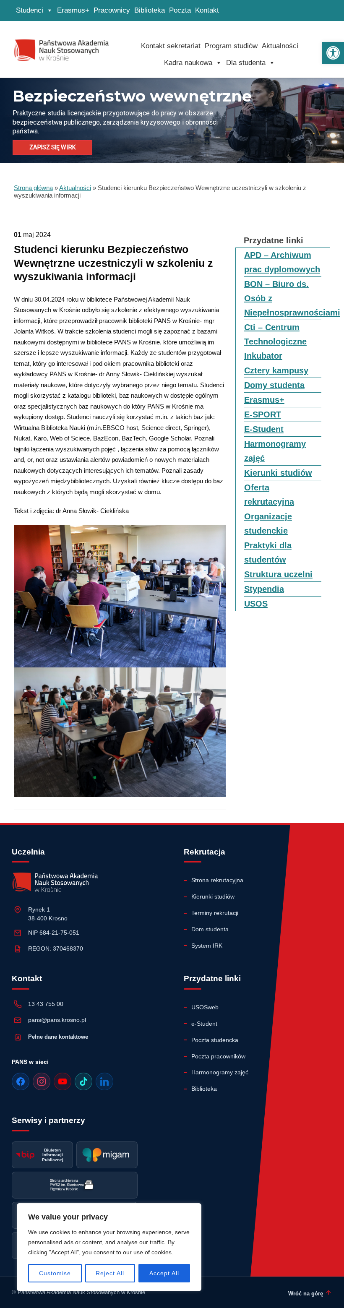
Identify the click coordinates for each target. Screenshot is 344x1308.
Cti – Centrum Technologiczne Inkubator (275, 341)
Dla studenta (246, 63)
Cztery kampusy (276, 370)
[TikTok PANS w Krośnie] (83, 1081)
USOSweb (205, 1007)
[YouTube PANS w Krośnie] (62, 1081)
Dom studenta (210, 929)
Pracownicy (112, 10)
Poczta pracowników (218, 1056)
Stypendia (264, 589)
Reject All (110, 1273)
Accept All (164, 1273)
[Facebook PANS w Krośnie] (20, 1081)
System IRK (206, 945)
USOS (256, 603)
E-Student (264, 429)
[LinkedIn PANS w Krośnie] (104, 1081)
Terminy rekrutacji (214, 912)
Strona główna (33, 187)
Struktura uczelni (278, 574)
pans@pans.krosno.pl (57, 1019)
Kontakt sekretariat (171, 46)
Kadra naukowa (188, 63)
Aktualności (280, 46)
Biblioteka (149, 10)
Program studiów (231, 46)
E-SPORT (262, 414)
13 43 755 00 (45, 1004)
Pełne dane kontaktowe (58, 1037)
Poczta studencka (214, 1040)
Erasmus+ (73, 10)
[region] (109, 1247)
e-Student (204, 1023)
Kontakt (207, 10)
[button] (333, 53)
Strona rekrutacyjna (217, 880)
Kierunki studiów (278, 472)
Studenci (29, 10)
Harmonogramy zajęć (219, 1072)
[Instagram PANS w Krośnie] (41, 1081)
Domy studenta (274, 385)
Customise (55, 1273)
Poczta (180, 10)
